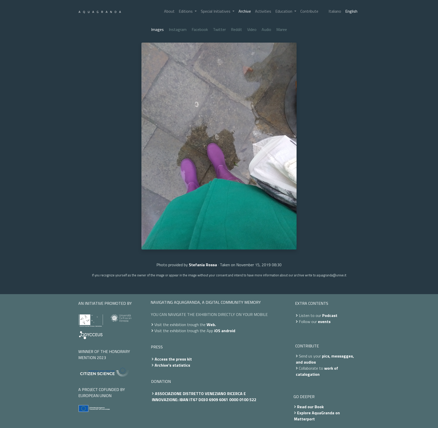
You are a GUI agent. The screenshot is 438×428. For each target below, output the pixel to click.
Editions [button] (186, 11)
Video (252, 29)
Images (157, 29)
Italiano (334, 11)
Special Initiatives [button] (216, 11)
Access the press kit (173, 359)
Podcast (329, 315)
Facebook (200, 29)
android (228, 331)
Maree (281, 29)
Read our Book (310, 407)
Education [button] (284, 11)
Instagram (178, 29)
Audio (266, 29)
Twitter (219, 29)
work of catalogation (317, 371)
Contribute (309, 11)
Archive (245, 11)
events (324, 321)
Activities (263, 11)
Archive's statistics (172, 365)
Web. (211, 325)
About (169, 11)
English (351, 11)
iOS (217, 331)
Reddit (236, 29)
